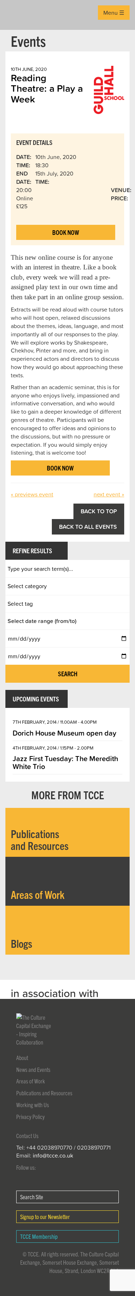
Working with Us (32, 1104)
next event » (109, 494)
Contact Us (27, 1135)
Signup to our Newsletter (45, 1216)
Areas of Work (30, 1080)
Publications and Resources (44, 1092)
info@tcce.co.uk (53, 1155)
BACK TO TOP (99, 511)
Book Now (65, 232)
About (22, 1057)
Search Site (31, 1196)
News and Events (33, 1069)
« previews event (32, 494)
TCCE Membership (39, 1236)
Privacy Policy (30, 1116)
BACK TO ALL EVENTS (88, 527)
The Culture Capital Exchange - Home (16, 14)
